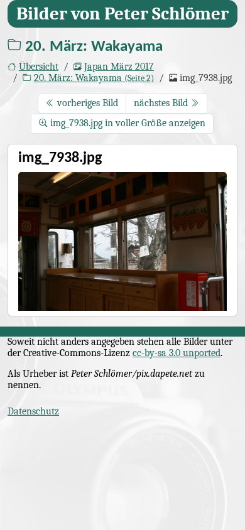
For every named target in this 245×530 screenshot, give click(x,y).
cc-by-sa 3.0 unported (176, 353)
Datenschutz (33, 411)
